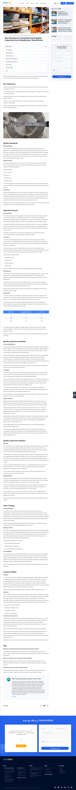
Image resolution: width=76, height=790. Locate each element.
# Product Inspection (57, 39)
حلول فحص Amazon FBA (9, 781)
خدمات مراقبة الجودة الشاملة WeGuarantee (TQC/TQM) (9, 779)
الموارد (37, 3)
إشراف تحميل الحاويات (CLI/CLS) (8, 777)
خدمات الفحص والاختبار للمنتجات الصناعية (35, 776)
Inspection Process (10, 55)
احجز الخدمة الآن (21, 746)
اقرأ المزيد (14, 696)
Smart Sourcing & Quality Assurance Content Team (24, 35)
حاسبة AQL (47, 769)
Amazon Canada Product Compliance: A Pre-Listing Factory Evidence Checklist (65, 29)
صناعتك (32, 3)
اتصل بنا (63, 3)
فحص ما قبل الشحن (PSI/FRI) (9, 769)
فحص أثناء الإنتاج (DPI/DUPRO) (10, 771)
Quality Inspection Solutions (12, 58)
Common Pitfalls (9, 67)
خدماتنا (27, 3)
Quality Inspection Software (11, 61)
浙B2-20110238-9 (25, 787)
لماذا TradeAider (62, 771)
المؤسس (61, 769)
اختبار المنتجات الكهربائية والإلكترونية (22, 773)
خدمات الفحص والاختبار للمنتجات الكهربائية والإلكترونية (35, 773)
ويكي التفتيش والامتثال (48, 774)
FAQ (7, 70)
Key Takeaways (9, 49)
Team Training (9, 64)
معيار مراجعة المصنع (49, 772)
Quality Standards (9, 52)
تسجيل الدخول (70, 3)
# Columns (65, 39)
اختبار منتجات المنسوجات (22, 771)
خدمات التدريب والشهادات (21, 777)
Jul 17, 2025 (8, 35)
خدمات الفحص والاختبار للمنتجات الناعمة (35, 770)
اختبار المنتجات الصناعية (21, 775)
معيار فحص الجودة (48, 771)
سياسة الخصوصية (32, 787)
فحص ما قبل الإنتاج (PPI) (9, 772)
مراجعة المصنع (7, 774)
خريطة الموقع (38, 787)
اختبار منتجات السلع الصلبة (22, 769)
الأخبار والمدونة (43, 3)
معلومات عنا (21, 3)
